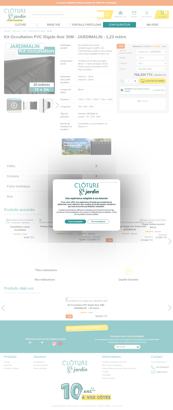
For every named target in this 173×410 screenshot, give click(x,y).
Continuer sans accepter (108, 182)
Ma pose (152, 24)
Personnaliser (98, 221)
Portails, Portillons (86, 24)
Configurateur (119, 24)
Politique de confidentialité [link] (86, 226)
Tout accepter (75, 221)
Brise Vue (53, 24)
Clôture (20, 24)
